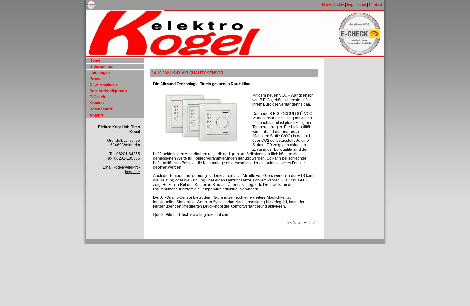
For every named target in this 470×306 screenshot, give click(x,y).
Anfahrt (96, 115)
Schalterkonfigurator (108, 91)
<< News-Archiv (301, 223)
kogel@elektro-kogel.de (127, 169)
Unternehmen (102, 66)
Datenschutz (101, 109)
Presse (96, 78)
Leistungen (100, 72)
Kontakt (375, 5)
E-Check (97, 97)
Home (95, 60)
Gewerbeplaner (103, 85)
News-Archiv (333, 5)
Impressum (356, 5)
